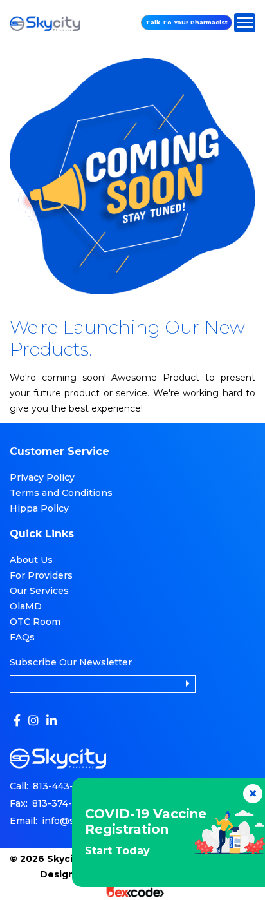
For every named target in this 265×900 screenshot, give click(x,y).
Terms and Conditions (61, 493)
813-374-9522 (63, 803)
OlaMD (26, 606)
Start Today (117, 851)
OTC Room (35, 621)
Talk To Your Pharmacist (186, 22)
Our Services (39, 591)
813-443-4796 (64, 786)
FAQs (22, 637)
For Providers (41, 575)
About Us (31, 560)
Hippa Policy (39, 508)
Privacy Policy (42, 477)
